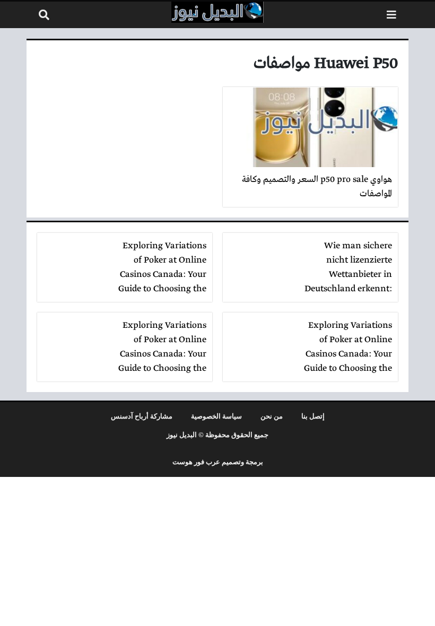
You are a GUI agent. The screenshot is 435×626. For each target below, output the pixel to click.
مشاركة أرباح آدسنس (141, 416)
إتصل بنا (313, 416)
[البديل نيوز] (217, 12)
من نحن (271, 416)
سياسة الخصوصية (216, 416)
